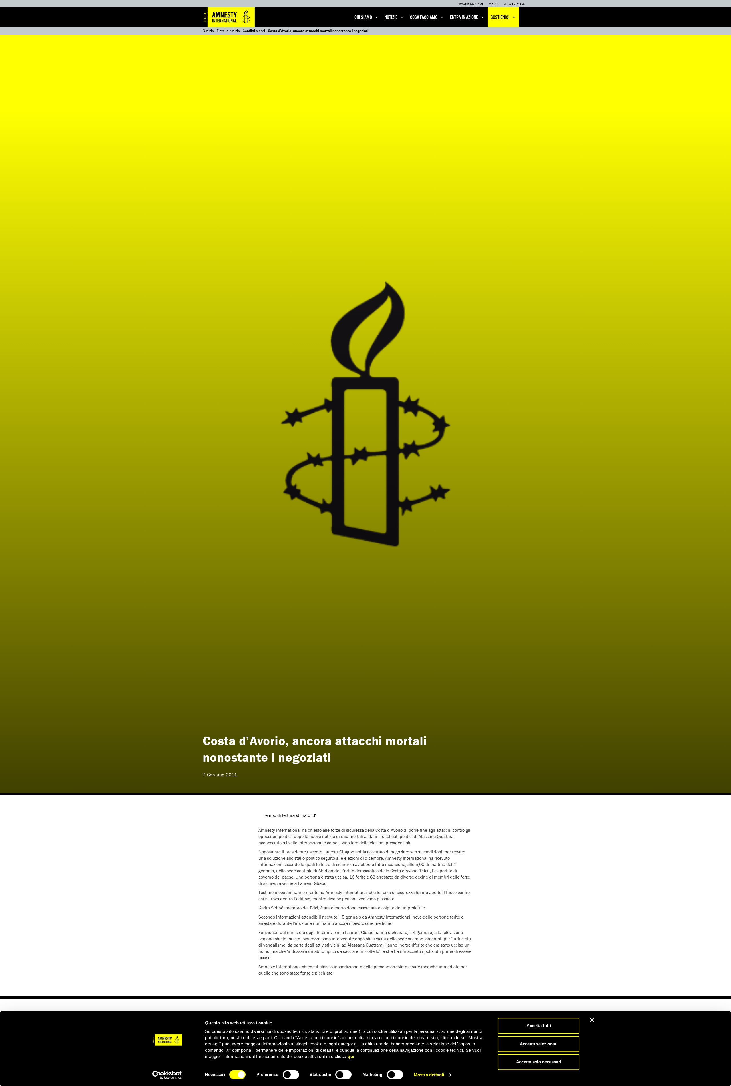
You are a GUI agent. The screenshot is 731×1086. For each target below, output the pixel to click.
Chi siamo (363, 18)
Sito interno (514, 3)
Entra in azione (464, 18)
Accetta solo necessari (538, 1061)
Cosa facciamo (423, 18)
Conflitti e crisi (254, 30)
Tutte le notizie (228, 30)
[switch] (291, 1074)
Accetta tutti (539, 1025)
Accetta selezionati (538, 1043)
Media (494, 3)
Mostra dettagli (429, 1074)
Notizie (391, 18)
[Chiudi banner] (592, 1020)
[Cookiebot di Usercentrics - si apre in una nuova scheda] (167, 1075)
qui (351, 1056)
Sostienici (500, 18)
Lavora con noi (470, 3)
